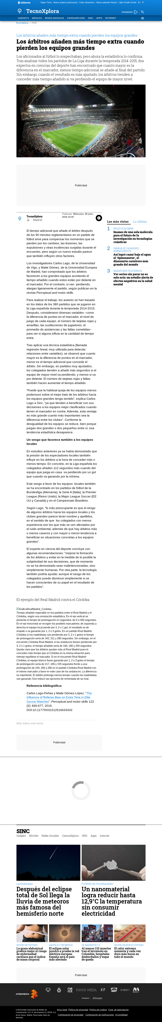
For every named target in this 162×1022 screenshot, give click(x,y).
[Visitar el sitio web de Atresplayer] (86, 998)
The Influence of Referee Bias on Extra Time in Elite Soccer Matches (59, 697)
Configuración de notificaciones (99, 1015)
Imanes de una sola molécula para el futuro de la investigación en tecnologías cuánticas (133, 237)
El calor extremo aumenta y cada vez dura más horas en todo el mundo (127, 952)
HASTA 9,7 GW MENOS (61, 945)
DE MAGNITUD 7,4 (91, 945)
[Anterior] (37, 2)
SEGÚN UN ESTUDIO (26, 945)
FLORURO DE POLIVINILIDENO (97, 883)
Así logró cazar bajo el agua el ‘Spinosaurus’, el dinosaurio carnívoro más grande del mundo (132, 259)
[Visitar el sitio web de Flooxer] (97, 998)
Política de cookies (98, 1010)
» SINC (33, 23)
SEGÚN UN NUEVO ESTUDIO (129, 945)
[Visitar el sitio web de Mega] (92, 990)
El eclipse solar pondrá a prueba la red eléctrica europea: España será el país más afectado (64, 954)
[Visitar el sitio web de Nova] (81, 990)
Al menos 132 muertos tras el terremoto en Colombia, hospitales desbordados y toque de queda (96, 954)
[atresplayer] (128, 12)
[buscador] (142, 12)
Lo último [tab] (140, 221)
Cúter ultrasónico (87, 2)
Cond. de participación (118, 1010)
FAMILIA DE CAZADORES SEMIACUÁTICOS (126, 250)
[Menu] (142, 18)
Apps (99, 18)
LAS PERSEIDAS (24, 883)
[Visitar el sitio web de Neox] (70, 990)
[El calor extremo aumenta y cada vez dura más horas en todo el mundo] (130, 933)
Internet (110, 18)
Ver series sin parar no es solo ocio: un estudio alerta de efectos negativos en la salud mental (133, 279)
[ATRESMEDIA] (27, 994)
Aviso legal (62, 1010)
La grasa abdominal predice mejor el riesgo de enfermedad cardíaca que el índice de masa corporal (31, 954)
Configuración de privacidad (70, 1015)
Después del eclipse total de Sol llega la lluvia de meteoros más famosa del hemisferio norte (44, 901)
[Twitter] (28, 219)
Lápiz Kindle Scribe (127, 2)
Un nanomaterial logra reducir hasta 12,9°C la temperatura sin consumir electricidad (112, 901)
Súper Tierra (46, 2)
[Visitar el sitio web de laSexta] (59, 990)
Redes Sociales (54, 18)
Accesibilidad (121, 1015)
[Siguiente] (143, 2)
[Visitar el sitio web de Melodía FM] (136, 990)
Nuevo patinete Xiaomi (106, 2)
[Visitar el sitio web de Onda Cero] (114, 990)
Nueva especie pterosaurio (65, 2)
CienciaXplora (76, 18)
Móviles (37, 18)
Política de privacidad (78, 1010)
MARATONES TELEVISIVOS (127, 270)
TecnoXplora (22, 23)
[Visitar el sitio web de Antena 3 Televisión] (48, 990)
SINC (90, 18)
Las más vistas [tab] (118, 221)
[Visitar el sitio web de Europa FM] (125, 990)
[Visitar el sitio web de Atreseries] (103, 990)
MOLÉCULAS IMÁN (123, 228)
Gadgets (23, 18)
